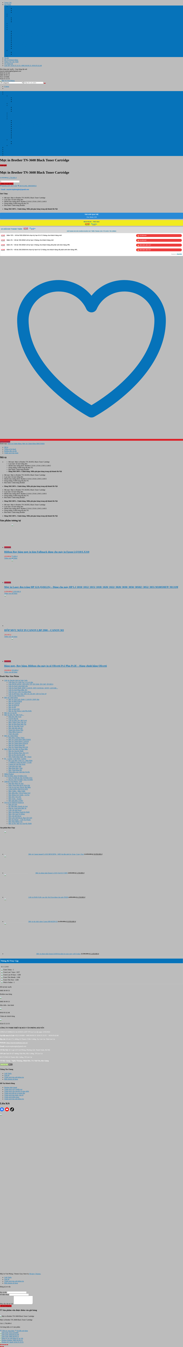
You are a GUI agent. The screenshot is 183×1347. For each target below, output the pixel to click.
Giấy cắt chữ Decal (14, 810)
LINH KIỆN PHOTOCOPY (18, 789)
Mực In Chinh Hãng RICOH (18, 747)
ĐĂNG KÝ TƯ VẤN (9, 186)
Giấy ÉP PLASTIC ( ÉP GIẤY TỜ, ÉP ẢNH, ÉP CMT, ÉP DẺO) (35, 54)
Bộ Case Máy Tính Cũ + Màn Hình (20, 760)
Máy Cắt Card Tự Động (16, 814)
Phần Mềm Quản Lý (15, 732)
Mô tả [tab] (6, 447)
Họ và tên (3, 1292)
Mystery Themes (35, 1274)
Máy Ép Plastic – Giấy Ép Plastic (19, 820)
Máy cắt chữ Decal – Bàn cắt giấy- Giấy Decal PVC (30, 37)
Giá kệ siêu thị (13, 718)
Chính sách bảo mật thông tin (14, 1077)
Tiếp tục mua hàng (8, 1331)
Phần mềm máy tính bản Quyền (19, 772)
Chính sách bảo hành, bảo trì (13, 1095)
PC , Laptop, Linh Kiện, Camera (15, 759)
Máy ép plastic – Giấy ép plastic (23, 33)
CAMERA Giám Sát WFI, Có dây (20, 762)
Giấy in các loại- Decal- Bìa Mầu (19, 787)
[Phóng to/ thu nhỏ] (1, 1344)
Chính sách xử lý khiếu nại (13, 1089)
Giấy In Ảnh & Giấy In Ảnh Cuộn (15, 680)
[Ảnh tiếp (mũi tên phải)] (3, 1346)
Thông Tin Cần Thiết (11, 62)
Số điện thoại (4, 1294)
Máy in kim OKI (14, 709)
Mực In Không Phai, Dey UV (18, 753)
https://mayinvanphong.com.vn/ (17, 1043)
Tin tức (6, 58)
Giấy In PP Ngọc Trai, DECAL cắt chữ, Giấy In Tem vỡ (27, 694)
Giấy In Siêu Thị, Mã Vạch (17, 720)
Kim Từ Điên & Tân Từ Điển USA (20, 778)
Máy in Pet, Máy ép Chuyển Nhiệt (20, 823)
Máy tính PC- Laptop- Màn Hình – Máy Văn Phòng (25, 56)
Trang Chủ (7, 2)
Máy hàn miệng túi (19, 41)
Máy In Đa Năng (18, 8)
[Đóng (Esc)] (7, 1344)
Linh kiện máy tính (14, 766)
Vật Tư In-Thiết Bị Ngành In (14, 802)
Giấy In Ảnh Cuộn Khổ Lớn (22, 52)
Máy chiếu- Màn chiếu (20, 44)
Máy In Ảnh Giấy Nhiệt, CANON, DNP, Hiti (23, 699)
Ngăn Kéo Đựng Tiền (15, 730)
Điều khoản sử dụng (11, 1079)
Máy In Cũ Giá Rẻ (10, 713)
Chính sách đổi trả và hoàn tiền (14, 1093)
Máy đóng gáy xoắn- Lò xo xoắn (24, 46)
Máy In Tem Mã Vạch (15, 726)
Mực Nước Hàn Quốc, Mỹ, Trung (19, 757)
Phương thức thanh (10, 1087)
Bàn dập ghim (17, 39)
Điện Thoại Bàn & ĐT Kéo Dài (19, 785)
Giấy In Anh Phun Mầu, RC (17, 690)
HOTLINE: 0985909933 (28, 186)
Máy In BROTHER (15, 23)
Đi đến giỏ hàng (22, 1331)
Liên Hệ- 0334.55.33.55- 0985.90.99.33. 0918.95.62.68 (23, 65)
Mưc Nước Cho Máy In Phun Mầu (16, 749)
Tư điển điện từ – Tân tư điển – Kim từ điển (27, 31)
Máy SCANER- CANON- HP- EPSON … (23, 25)
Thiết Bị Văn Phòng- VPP (17, 29)
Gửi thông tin (6, 1306)
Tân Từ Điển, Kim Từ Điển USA (15, 776)
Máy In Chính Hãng (11, 697)
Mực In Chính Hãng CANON (18, 741)
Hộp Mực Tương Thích (16, 738)
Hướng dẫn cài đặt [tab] (10, 451)
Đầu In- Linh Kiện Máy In (17, 808)
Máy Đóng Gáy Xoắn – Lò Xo (18, 795)
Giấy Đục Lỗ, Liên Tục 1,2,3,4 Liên (20, 682)
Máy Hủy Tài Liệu (14, 797)
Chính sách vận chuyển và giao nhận (16, 1091)
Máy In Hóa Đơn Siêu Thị (17, 724)
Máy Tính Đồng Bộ (15, 770)
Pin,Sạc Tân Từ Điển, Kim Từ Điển (20, 780)
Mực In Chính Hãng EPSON (18, 743)
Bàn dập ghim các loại (15, 783)
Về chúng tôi (8, 64)
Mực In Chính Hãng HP (16, 745)
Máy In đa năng (18, 20)
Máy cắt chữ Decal (14, 816)
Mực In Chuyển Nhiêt (15, 751)
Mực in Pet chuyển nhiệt (16, 755)
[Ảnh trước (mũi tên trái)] (1, 1346)
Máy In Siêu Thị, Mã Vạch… (14, 715)
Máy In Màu (17, 12)
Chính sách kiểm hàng (11, 1097)
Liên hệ (6, 1075)
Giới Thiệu (8, 1073)
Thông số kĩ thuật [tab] (10, 449)
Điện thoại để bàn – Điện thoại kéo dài (26, 43)
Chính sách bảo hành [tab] (11, 453)
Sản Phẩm (7, 4)
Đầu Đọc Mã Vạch (14, 717)
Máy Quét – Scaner (14, 799)
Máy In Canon (13, 6)
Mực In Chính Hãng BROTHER (33, 444)
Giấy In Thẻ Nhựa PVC (16, 696)
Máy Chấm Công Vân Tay (17, 722)
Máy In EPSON (13, 14)
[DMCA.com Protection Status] (6, 1065)
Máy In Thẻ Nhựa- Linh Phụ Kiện (20, 711)
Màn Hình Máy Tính (15, 768)
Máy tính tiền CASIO (15, 801)
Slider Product (9, 774)
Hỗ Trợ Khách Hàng (11, 60)
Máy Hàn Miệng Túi (15, 822)
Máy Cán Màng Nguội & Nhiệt (19, 812)
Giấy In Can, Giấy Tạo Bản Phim (19, 692)
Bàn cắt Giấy (12, 804)
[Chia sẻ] (5, 1344)
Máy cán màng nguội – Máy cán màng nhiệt (27, 35)
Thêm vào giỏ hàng (7, 184)
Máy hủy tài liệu (18, 48)
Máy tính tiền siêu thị (15, 728)
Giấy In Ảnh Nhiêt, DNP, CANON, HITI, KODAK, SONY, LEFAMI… (33, 688)
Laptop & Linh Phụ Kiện (16, 764)
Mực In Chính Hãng (14, 444)
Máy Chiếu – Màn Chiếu (16, 791)
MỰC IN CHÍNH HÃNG (17, 27)
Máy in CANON (14, 703)
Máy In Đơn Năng (19, 10)
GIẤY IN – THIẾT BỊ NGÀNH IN (20, 50)
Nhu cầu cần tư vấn (6, 1304)
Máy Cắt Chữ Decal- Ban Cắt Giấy (20, 818)
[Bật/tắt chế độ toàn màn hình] (3, 1344)
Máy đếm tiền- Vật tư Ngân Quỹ (19, 793)
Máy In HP (12, 16)
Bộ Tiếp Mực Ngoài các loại (18, 806)
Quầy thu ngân (13, 734)
